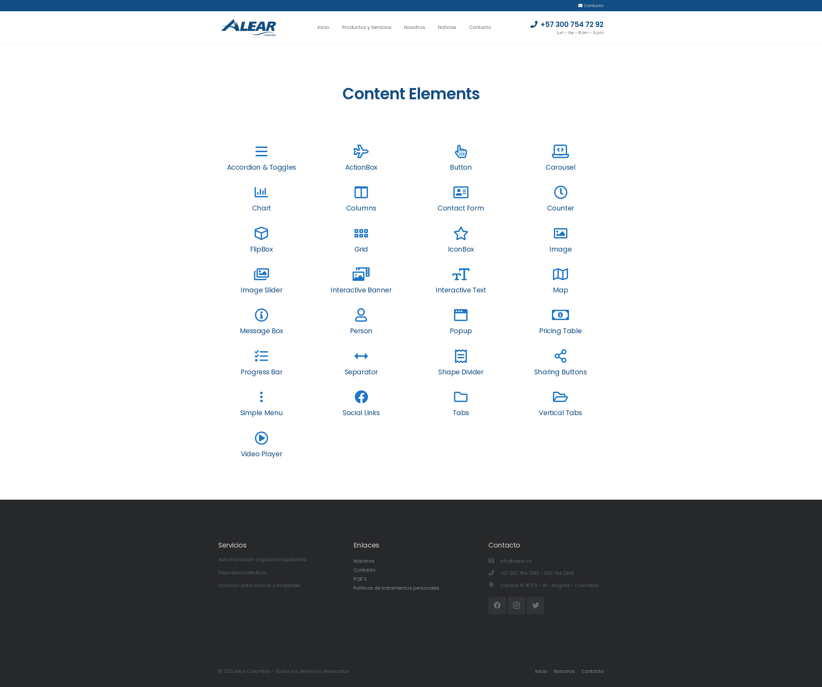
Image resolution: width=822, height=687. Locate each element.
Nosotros (364, 561)
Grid (361, 249)
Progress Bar (261, 372)
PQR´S (360, 579)
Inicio (541, 671)
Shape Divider (461, 372)
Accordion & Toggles (261, 167)
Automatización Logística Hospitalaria (262, 559)
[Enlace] (248, 27)
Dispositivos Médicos (242, 572)
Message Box (261, 330)
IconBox (461, 249)
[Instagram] (516, 605)
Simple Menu (261, 412)
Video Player (261, 454)
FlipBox (261, 249)
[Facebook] (497, 605)
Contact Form (461, 208)
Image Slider (261, 290)
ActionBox (361, 167)
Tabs (461, 412)
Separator (361, 372)
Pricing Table (560, 330)
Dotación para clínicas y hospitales (259, 585)
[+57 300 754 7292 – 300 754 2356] (494, 573)
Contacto (365, 570)
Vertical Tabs (560, 412)
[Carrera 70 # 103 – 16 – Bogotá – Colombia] (494, 585)
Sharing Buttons (560, 372)
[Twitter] (535, 605)
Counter (560, 208)
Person (361, 330)
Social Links (361, 412)
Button (461, 167)
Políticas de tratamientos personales (396, 588)
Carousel (561, 167)
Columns (361, 208)
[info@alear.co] (494, 561)
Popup (461, 330)
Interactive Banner (361, 290)
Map (560, 290)
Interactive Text (461, 290)
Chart (261, 208)
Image (560, 249)
